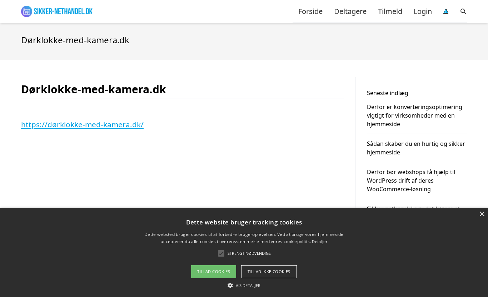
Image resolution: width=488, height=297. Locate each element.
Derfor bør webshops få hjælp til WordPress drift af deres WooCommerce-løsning (411, 180)
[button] (244, 285)
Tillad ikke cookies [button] (269, 271)
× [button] (481, 214)
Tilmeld (390, 11)
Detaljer (319, 241)
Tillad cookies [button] (213, 271)
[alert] (244, 252)
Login (423, 11)
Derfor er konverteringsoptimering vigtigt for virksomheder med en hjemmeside (414, 115)
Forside (310, 11)
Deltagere (350, 11)
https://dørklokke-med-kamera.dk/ (82, 124)
